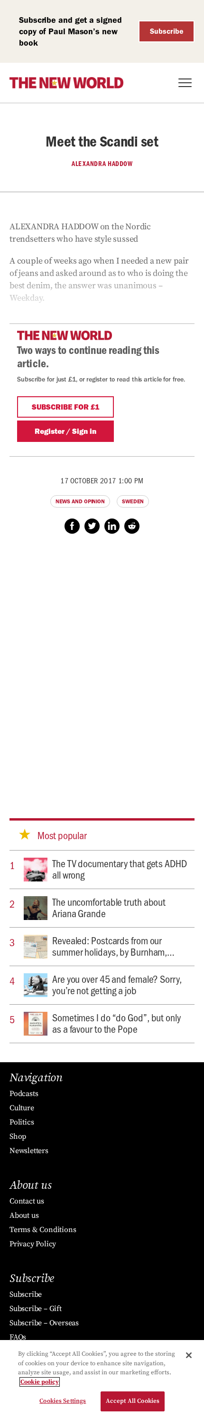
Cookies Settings (62, 1401)
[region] (102, 1379)
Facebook (72, 526)
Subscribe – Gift (35, 1308)
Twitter (92, 526)
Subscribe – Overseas (44, 1323)
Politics (21, 1122)
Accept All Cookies (132, 1401)
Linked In (112, 526)
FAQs (17, 1337)
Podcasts (23, 1093)
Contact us (26, 1201)
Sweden (133, 501)
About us (23, 1215)
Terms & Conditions (42, 1229)
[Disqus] (102, 667)
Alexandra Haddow (102, 163)
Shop (17, 1136)
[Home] (66, 82)
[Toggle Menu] (185, 82)
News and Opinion (80, 501)
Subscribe (167, 31)
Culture (21, 1108)
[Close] (188, 1355)
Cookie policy (39, 1382)
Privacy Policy (32, 1244)
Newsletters (28, 1150)
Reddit (131, 526)
